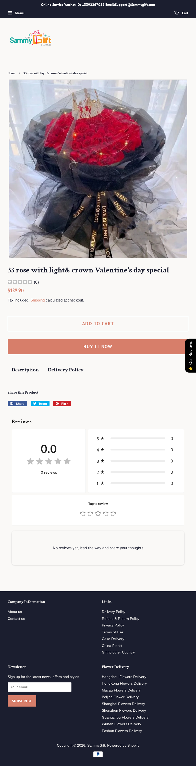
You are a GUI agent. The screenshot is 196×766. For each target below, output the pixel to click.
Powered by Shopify (123, 745)
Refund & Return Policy (120, 619)
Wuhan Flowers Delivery (121, 724)
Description (25, 369)
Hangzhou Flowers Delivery (124, 677)
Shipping (37, 300)
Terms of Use (112, 632)
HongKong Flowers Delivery (124, 683)
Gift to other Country (118, 652)
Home (11, 73)
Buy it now (98, 346)
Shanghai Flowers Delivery (123, 704)
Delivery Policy (65, 369)
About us (15, 612)
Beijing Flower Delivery (120, 697)
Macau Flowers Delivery (121, 690)
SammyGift (96, 745)
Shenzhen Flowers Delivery (124, 710)
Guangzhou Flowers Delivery (125, 717)
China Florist (112, 646)
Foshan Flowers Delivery (122, 731)
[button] (136, 438)
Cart (184, 13)
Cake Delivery (113, 639)
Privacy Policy (113, 625)
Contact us (16, 619)
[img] (20, 282)
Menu (19, 13)
